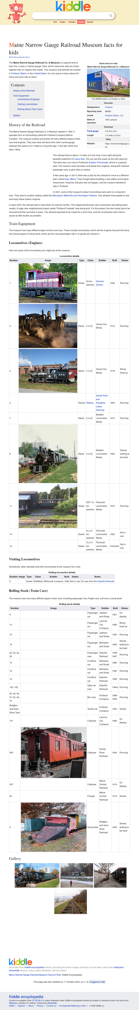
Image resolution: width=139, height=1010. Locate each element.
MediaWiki (52, 1003)
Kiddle (11, 1005)
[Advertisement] (69, 32)
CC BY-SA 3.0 (38, 1000)
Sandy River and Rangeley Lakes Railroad (102, 402)
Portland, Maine (18, 73)
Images (63, 22)
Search (111, 16)
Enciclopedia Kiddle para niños (72, 1005)
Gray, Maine (70, 179)
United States (39, 73)
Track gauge (93, 131)
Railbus (90, 402)
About (30, 1005)
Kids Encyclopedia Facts (19, 57)
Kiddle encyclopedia (34, 967)
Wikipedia (13, 1003)
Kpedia (81, 22)
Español (90, 22)
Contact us (51, 1005)
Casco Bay (79, 158)
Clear (105, 15)
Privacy (40, 1005)
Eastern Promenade (98, 162)
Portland (108, 107)
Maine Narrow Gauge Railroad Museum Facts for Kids (35, 974)
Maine (116, 115)
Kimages (72, 22)
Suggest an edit (97, 981)
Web (55, 22)
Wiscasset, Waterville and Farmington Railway (74, 195)
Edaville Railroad (105, 581)
